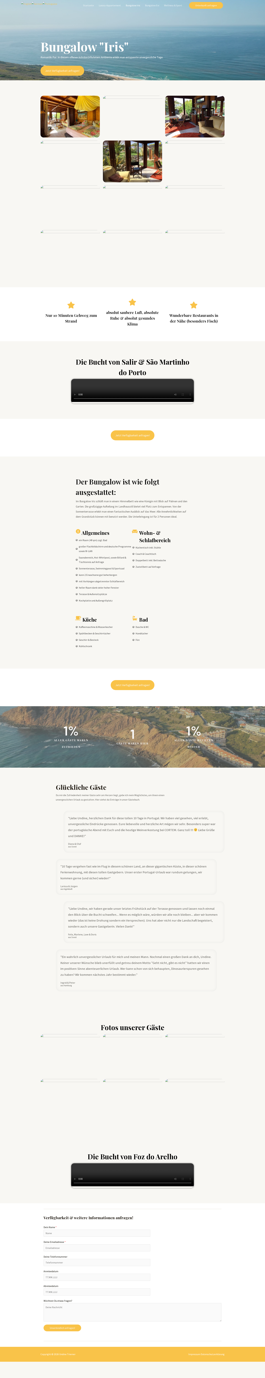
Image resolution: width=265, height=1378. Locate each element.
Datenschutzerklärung (213, 1354)
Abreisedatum (51, 1286)
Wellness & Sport (173, 5)
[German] (37, 3)
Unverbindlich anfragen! (62, 1327)
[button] (62, 71)
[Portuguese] (49, 3)
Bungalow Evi (152, 5)
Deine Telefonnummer (55, 1256)
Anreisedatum (51, 1271)
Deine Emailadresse (55, 1241)
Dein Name (50, 1227)
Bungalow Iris (133, 5)
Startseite (88, 5)
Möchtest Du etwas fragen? (58, 1300)
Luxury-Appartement (110, 5)
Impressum (194, 1354)
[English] (26, 3)
